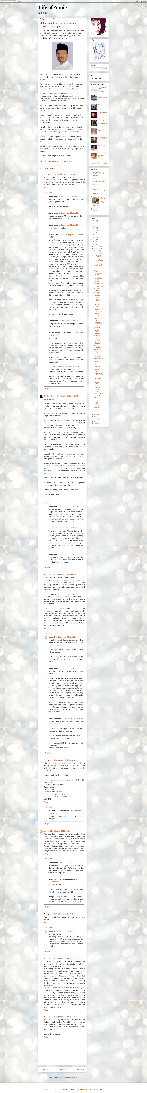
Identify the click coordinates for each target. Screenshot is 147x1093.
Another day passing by (97, 408)
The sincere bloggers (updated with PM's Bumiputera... (98, 330)
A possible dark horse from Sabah (98, 382)
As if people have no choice (102, 113)
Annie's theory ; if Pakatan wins (102, 138)
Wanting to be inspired (97, 390)
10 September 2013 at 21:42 (65, 1017)
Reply (46, 187)
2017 (94, 235)
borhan (46, 831)
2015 (94, 239)
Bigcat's (94, 209)
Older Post (80, 1069)
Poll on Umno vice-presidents (98, 386)
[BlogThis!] (66, 161)
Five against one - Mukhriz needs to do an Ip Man (98, 285)
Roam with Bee (96, 172)
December (97, 246)
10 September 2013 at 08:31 (65, 760)
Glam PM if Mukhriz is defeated (97, 294)
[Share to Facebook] (70, 161)
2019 (94, 230)
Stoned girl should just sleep (98, 394)
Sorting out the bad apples (98, 377)
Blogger (100, 1089)
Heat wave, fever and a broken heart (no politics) (98, 279)
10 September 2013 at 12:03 (69, 528)
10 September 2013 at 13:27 (65, 958)
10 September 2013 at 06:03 (65, 574)
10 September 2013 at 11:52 (65, 914)
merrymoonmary (81, 1089)
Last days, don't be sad (98, 303)
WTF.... (100, 104)
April (95, 421)
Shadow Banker (50, 396)
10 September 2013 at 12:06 (69, 862)
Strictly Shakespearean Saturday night (98, 373)
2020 (94, 228)
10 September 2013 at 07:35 (69, 506)
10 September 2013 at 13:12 (69, 668)
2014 (94, 242)
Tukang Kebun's (97, 197)
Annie (50, 637)
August (96, 412)
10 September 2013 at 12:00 (69, 213)
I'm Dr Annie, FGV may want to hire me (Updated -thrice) (99, 162)
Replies (49, 192)
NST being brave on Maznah (98, 256)
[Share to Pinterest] (71, 161)
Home (63, 1069)
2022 (94, 223)
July (95, 414)
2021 (94, 225)
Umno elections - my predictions (98, 355)
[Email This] (65, 161)
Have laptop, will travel (98, 174)
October (96, 251)
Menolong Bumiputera (97, 346)
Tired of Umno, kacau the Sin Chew (98, 351)
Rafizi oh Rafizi (102, 145)
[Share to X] (68, 161)
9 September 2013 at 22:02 (67, 396)
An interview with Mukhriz (98, 312)
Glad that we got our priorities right (98, 317)
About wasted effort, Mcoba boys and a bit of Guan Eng (102, 123)
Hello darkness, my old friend (98, 264)
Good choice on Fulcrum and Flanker (98, 368)
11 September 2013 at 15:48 (72, 718)
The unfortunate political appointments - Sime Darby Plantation (102, 90)
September (97, 253)
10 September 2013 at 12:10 (69, 225)
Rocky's (94, 178)
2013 (94, 244)
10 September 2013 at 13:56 (66, 931)
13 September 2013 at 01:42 (69, 321)
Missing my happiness (97, 336)
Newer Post (45, 1069)
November (97, 248)
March (96, 423)
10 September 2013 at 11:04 (61, 831)
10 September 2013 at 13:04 (69, 554)
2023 (94, 221)
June (95, 416)
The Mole (95, 189)
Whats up (94, 210)
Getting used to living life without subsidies (98, 403)
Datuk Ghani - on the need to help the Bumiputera (98, 341)
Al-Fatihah (96, 268)
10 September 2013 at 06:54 (66, 637)
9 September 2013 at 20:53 (64, 174)
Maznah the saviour (97, 289)
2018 (94, 232)
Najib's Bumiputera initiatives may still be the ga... (98, 323)
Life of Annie (52, 7)
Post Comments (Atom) (68, 1077)
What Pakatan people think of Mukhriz (98, 299)
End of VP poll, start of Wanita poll (98, 260)
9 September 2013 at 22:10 (69, 196)
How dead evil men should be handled (98, 308)
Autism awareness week (102, 96)
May (95, 419)
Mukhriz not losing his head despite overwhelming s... (98, 361)
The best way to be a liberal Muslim (102, 155)
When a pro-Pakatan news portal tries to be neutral (98, 272)
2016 (94, 237)
